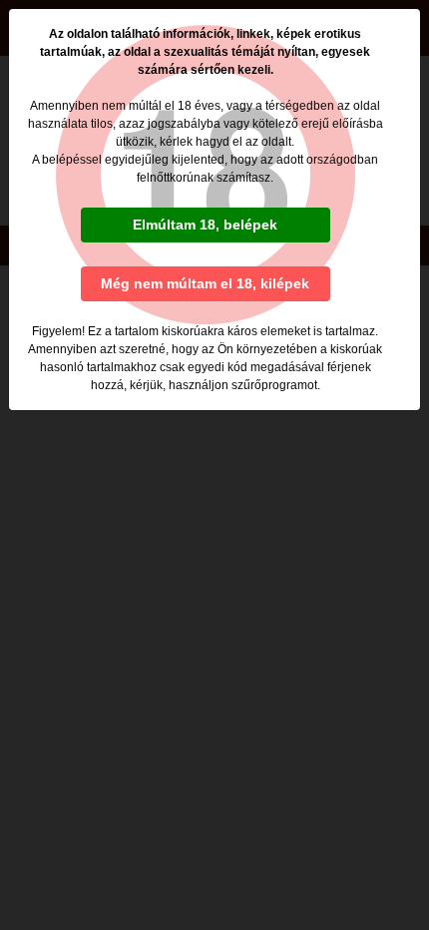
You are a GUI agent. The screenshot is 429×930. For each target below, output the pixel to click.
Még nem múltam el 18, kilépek (205, 283)
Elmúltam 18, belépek (205, 224)
